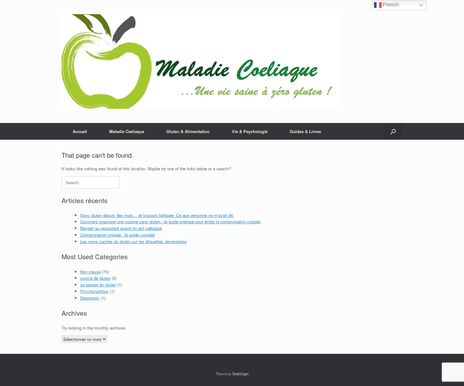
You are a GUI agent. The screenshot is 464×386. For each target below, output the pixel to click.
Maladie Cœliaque (126, 131)
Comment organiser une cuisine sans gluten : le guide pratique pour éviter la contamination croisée (170, 222)
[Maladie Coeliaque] (201, 61)
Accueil (80, 131)
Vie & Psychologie (250, 131)
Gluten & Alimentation (188, 131)
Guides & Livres (305, 131)
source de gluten (95, 278)
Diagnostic (89, 298)
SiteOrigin (240, 373)
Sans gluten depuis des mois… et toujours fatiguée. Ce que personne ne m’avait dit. (157, 215)
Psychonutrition (94, 291)
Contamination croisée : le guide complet (117, 235)
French (390, 4)
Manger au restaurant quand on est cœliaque (121, 228)
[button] (393, 131)
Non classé (90, 272)
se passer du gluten (98, 285)
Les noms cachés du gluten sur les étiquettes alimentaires (133, 241)
